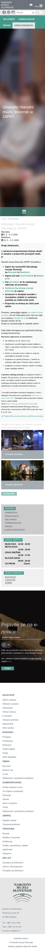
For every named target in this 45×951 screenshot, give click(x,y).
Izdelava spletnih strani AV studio (22, 946)
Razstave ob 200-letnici (12, 863)
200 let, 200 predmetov (12, 867)
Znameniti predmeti (11, 824)
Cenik (5, 774)
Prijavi (7, 668)
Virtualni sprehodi (10, 720)
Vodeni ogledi (8, 749)
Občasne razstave (10, 704)
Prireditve (6, 737)
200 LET (6, 858)
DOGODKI (7, 732)
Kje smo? (6, 766)
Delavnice (7, 745)
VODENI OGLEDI (26, 19)
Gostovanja (7, 708)
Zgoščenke (7, 849)
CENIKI (8, 583)
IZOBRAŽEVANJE (11, 782)
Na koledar (9, 494)
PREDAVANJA (12, 516)
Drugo (5, 753)
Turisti (5, 807)
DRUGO (7, 25)
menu (36, 6)
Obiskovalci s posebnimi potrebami (18, 778)
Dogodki (4, 219)
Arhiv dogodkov (23, 25)
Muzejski (12, 272)
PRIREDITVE (11, 513)
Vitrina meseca (9, 712)
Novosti (5, 833)
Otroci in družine (9, 803)
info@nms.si (20, 318)
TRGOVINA (8, 828)
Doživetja (6, 795)
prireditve (14, 282)
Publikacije (7, 841)
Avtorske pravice (21, 938)
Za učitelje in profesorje (12, 791)
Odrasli (5, 799)
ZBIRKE (6, 815)
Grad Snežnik (27, 276)
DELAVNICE (9, 19)
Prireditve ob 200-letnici (13, 871)
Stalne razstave (9, 700)
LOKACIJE (10, 580)
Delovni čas (7, 770)
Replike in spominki (11, 837)
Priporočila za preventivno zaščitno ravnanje (23, 416)
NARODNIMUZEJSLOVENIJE (7, 5)
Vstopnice (6, 853)
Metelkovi (24, 272)
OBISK (6, 761)
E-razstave (7, 716)
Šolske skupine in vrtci (12, 787)
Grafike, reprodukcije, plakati (15, 845)
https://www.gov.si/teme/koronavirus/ (20, 404)
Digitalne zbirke (9, 820)
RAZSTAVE (10, 577)
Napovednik (7, 724)
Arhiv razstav (8, 728)
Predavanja (7, 741)
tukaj (9, 661)
